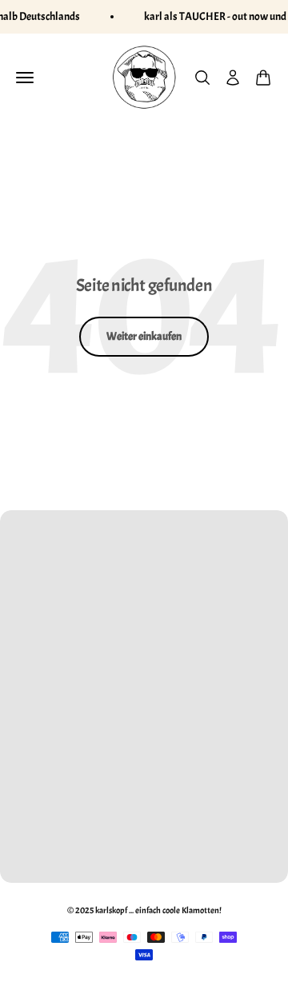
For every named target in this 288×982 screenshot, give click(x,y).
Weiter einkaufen (144, 336)
